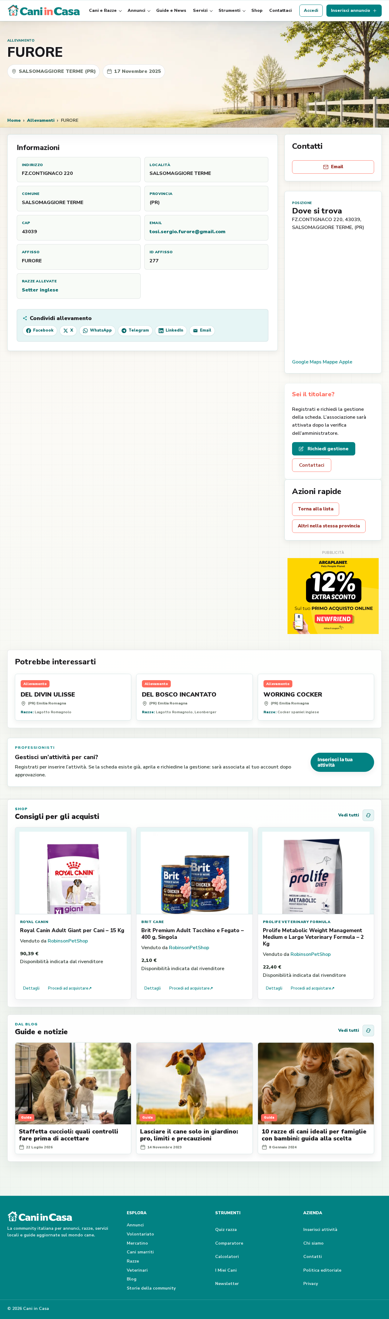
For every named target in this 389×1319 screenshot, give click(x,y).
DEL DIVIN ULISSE (48, 694)
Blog (131, 1279)
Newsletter (227, 1284)
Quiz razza (226, 1229)
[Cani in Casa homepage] (44, 10)
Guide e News (171, 10)
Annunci (136, 10)
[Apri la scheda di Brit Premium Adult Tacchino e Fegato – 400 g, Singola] (194, 870)
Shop (257, 10)
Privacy (310, 1284)
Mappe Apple (337, 362)
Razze (133, 1261)
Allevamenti (40, 120)
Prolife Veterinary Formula (296, 921)
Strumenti (229, 10)
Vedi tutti (348, 815)
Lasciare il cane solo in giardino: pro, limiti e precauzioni (189, 1135)
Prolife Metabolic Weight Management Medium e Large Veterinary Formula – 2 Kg (313, 937)
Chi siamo (313, 1243)
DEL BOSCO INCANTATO (179, 694)
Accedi (311, 10)
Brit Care (152, 921)
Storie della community (151, 1288)
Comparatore (229, 1243)
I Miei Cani (226, 1270)
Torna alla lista (315, 509)
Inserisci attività (320, 1229)
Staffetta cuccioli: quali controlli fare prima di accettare (68, 1135)
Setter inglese (40, 290)
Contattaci (280, 10)
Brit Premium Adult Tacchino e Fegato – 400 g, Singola (192, 934)
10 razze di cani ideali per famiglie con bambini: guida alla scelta (314, 1135)
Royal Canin (34, 921)
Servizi (200, 10)
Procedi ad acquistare (70, 988)
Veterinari (137, 1270)
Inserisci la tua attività (335, 762)
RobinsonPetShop (68, 941)
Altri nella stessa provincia (329, 526)
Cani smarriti (140, 1252)
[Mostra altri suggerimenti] (368, 815)
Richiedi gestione (328, 448)
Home (14, 120)
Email (337, 167)
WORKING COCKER (292, 694)
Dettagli (31, 988)
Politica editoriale (322, 1270)
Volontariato (140, 1234)
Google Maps (307, 362)
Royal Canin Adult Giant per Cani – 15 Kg (72, 930)
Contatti (312, 1256)
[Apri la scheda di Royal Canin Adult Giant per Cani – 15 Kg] (73, 870)
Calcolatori (227, 1256)
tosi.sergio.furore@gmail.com (187, 231)
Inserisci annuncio (350, 10)
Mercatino (137, 1243)
